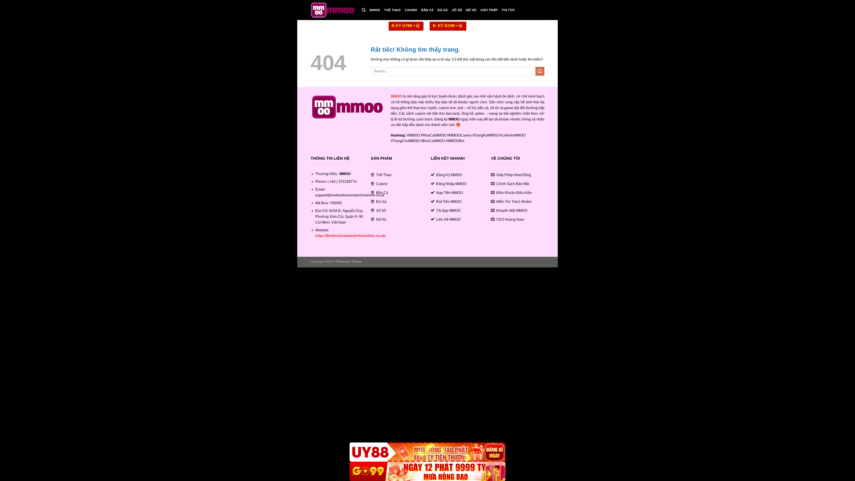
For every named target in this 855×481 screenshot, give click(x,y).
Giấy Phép (489, 10)
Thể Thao (392, 10)
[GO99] (427, 471)
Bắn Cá (427, 10)
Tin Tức (508, 10)
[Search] (364, 10)
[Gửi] (539, 71)
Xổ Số (457, 10)
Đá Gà (443, 10)
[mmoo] (333, 10)
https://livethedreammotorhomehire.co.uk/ (350, 236)
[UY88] (427, 452)
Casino (411, 10)
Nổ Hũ (471, 10)
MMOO (375, 10)
